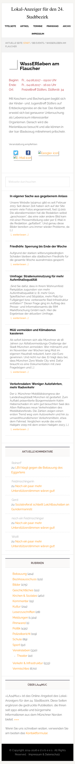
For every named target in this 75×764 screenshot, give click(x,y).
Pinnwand (19, 623)
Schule (17, 639)
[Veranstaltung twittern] (17, 153)
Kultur (17, 606)
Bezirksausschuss (25, 579)
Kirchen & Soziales (25, 595)
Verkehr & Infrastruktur (28, 663)
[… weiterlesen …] (19, 234)
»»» (16, 719)
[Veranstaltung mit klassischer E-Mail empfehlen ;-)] (22, 157)
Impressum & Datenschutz (44, 754)
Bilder (16, 584)
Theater (22, 655)
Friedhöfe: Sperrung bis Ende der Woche (38, 246)
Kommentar (21, 601)
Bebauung (20, 574)
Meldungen (20, 617)
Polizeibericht (21, 634)
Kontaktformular (37, 733)
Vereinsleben (21, 650)
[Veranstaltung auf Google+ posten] (49, 153)
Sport (16, 645)
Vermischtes (21, 668)
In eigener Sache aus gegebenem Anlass (38, 196)
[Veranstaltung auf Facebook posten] (30, 153)
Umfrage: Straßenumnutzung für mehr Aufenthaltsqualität (37, 278)
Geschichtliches (23, 590)
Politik (16, 628)
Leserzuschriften (24, 612)
